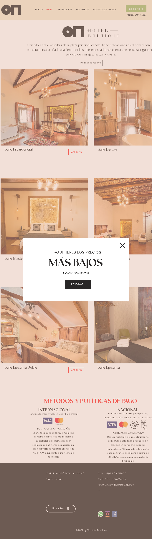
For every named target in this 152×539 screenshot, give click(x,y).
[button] (122, 245)
